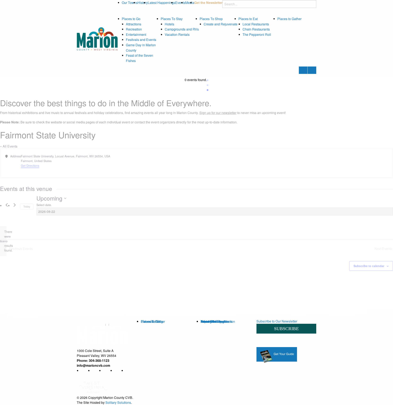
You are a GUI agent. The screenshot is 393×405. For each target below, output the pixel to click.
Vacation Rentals (177, 34)
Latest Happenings (161, 2)
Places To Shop (211, 18)
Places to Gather (289, 18)
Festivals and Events (141, 39)
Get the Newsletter (208, 2)
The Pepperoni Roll (257, 34)
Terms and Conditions (216, 321)
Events (180, 2)
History (143, 2)
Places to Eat (248, 18)
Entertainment (136, 34)
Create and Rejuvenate (220, 24)
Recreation (134, 29)
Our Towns (130, 2)
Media (189, 2)
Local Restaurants (256, 24)
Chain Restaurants (256, 29)
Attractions (133, 24)
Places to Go (131, 18)
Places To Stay (172, 18)
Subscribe (286, 328)
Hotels (169, 24)
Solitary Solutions (118, 402)
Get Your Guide (283, 354)
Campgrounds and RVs (182, 29)
